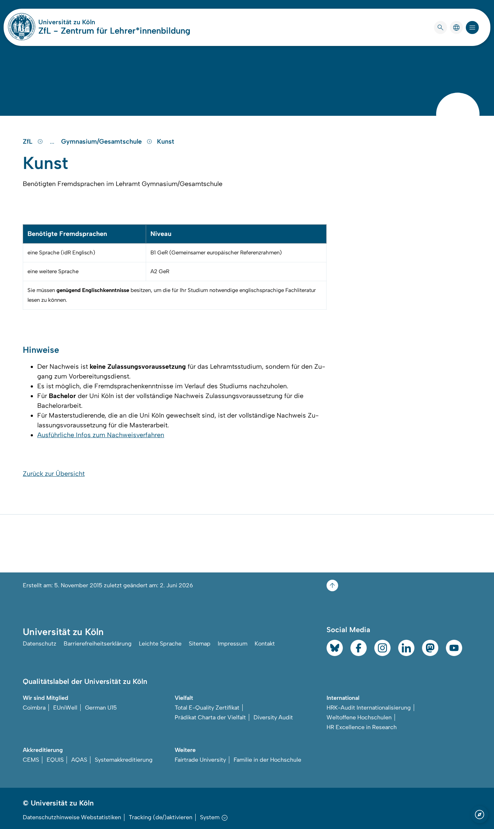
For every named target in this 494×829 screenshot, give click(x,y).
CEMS (31, 759)
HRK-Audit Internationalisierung (369, 707)
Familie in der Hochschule (267, 759)
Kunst (165, 141)
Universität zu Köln (88, 22)
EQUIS (55, 759)
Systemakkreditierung (124, 759)
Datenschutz (39, 643)
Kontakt (265, 643)
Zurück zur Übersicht (54, 474)
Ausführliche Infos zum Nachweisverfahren (100, 435)
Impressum (232, 643)
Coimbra (34, 707)
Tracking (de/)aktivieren (160, 817)
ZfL (28, 141)
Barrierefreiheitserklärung (98, 643)
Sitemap (199, 643)
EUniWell (65, 707)
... (53, 141)
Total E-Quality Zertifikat (207, 707)
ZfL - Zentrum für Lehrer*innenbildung (114, 30)
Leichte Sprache (160, 643)
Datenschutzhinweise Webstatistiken (72, 817)
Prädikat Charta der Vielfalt (210, 717)
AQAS (79, 759)
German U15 (101, 707)
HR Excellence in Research (362, 727)
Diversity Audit (273, 717)
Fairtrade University (200, 759)
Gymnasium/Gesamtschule (102, 141)
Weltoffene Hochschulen (359, 717)
